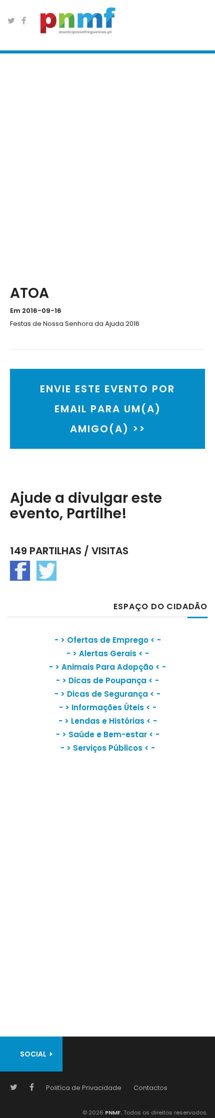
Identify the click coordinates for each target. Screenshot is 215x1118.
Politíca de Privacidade (84, 1088)
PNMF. (113, 1113)
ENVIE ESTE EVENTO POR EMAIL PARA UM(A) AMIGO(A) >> (107, 409)
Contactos (151, 1088)
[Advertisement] (107, 166)
